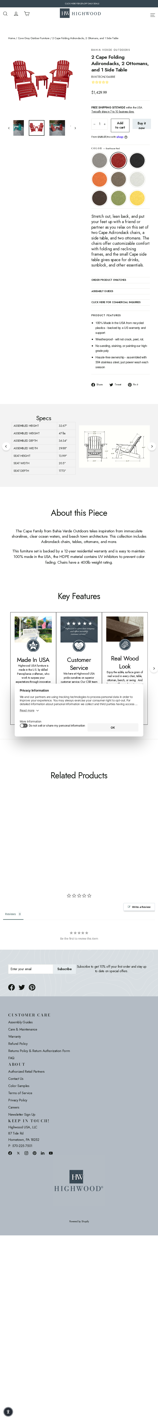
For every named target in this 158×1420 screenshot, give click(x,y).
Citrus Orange (99, 179)
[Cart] (26, 14)
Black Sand (137, 160)
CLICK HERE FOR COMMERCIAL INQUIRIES (116, 302)
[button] (8, 1412)
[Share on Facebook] (11, 987)
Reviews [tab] (10, 914)
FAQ (11, 1057)
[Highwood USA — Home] (80, 14)
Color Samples (18, 1085)
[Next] (152, 446)
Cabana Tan (118, 179)
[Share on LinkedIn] (43, 1153)
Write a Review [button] (141, 907)
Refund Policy (17, 1043)
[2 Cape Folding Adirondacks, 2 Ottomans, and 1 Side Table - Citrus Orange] (26, 817)
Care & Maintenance (22, 1029)
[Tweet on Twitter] (22, 987)
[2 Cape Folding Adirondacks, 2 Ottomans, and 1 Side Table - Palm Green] (21, 822)
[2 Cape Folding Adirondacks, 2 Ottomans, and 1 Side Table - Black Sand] (21, 817)
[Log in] (16, 14)
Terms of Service (20, 1092)
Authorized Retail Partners (26, 1071)
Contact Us (15, 1078)
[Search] (5, 14)
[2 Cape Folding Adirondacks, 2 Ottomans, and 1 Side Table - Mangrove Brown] (16, 822)
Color (105, 148)
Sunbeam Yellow (137, 198)
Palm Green (118, 198)
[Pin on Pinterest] (32, 987)
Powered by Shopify (79, 1221)
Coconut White (137, 179)
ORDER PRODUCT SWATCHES (108, 280)
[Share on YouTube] (51, 1153)
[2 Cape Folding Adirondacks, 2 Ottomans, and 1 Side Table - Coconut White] (11, 822)
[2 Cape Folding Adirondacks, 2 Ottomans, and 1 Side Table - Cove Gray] (11, 817)
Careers (13, 1107)
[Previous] (6, 446)
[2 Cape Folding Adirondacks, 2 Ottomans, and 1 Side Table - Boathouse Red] (16, 817)
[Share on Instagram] (26, 1153)
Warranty (14, 1036)
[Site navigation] (152, 14)
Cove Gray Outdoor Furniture (34, 38)
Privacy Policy (17, 1100)
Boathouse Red (118, 160)
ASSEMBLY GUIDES (102, 291)
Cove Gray (99, 160)
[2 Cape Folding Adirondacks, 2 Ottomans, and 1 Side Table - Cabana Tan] (31, 817)
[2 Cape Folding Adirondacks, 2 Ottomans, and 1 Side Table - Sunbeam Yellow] (26, 822)
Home (11, 38)
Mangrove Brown (99, 198)
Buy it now (142, 125)
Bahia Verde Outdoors (110, 50)
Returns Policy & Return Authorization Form (39, 1050)
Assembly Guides (20, 1022)
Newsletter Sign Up (21, 1114)
